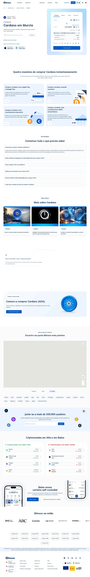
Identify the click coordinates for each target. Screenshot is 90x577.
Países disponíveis (39, 568)
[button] (86, 2)
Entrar (73, 2)
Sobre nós (37, 563)
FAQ (48, 560)
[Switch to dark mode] (83, 2)
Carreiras (37, 566)
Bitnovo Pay (23, 560)
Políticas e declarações (25, 568)
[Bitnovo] (7, 2)
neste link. (76, 550)
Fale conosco (50, 566)
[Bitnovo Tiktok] (76, 558)
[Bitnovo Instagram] (64, 558)
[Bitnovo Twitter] (68, 558)
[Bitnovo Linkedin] (72, 558)
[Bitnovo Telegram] (80, 558)
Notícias (49, 563)
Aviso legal (22, 566)
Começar (32, 35)
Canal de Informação (52, 568)
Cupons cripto (23, 563)
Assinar (61, 423)
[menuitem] (20, 2)
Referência (37, 560)
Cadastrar (66, 2)
